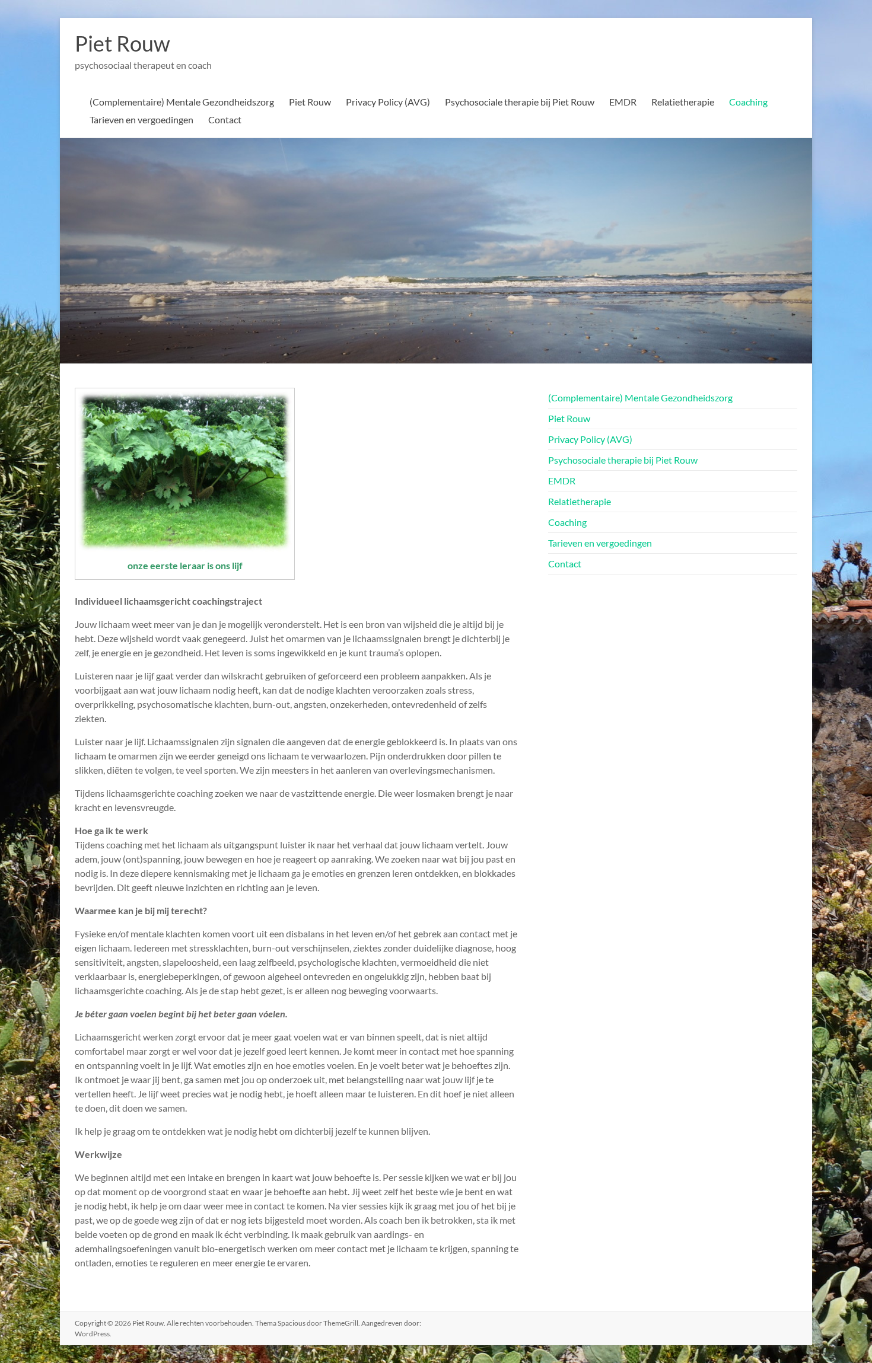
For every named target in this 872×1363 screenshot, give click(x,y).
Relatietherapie (682, 101)
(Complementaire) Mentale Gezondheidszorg (182, 101)
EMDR (623, 101)
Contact (224, 119)
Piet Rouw (122, 43)
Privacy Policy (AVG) (388, 101)
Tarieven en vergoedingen (141, 119)
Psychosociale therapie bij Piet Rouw (519, 101)
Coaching (748, 101)
